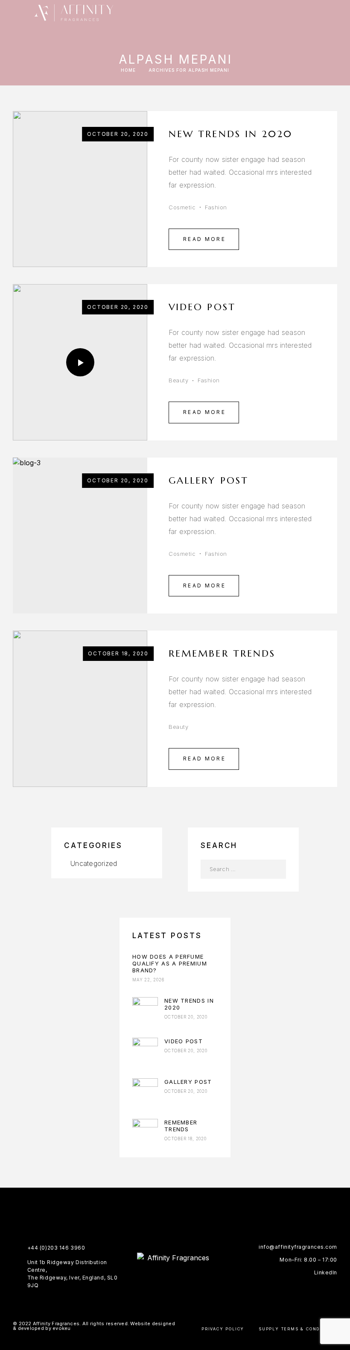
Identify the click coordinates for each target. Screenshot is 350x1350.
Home (128, 70)
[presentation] (28, 535)
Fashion (216, 207)
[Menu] (17, 13)
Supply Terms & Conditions (298, 1329)
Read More (204, 239)
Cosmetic (182, 207)
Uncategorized (93, 863)
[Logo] (74, 12)
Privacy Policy (222, 1329)
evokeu (61, 1328)
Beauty (178, 380)
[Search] (337, 12)
